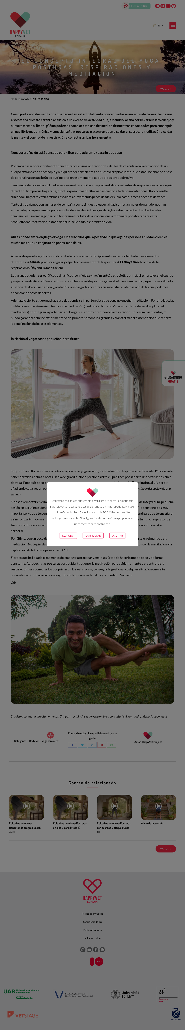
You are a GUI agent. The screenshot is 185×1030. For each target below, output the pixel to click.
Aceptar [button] (117, 535)
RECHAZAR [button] (68, 535)
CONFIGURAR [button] (93, 535)
